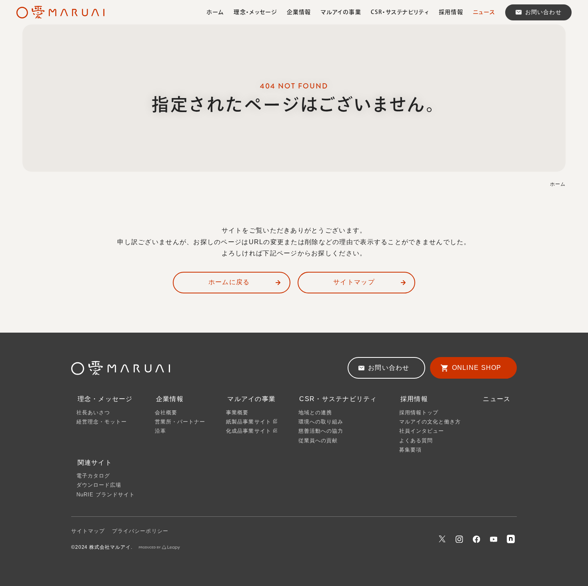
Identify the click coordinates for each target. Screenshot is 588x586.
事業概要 (237, 412)
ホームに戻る (229, 282)
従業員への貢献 (318, 440)
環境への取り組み (320, 422)
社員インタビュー (421, 431)
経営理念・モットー (101, 422)
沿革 (160, 431)
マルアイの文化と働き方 (430, 422)
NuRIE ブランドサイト (105, 495)
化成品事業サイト (249, 431)
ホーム (558, 184)
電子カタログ (93, 476)
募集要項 (410, 450)
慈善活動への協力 (320, 431)
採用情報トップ (418, 412)
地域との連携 (315, 412)
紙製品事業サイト (249, 422)
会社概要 (166, 412)
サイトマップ (354, 282)
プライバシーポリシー (140, 531)
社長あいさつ (93, 412)
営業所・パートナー (180, 422)
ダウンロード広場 (98, 485)
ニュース (496, 398)
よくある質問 (416, 440)
